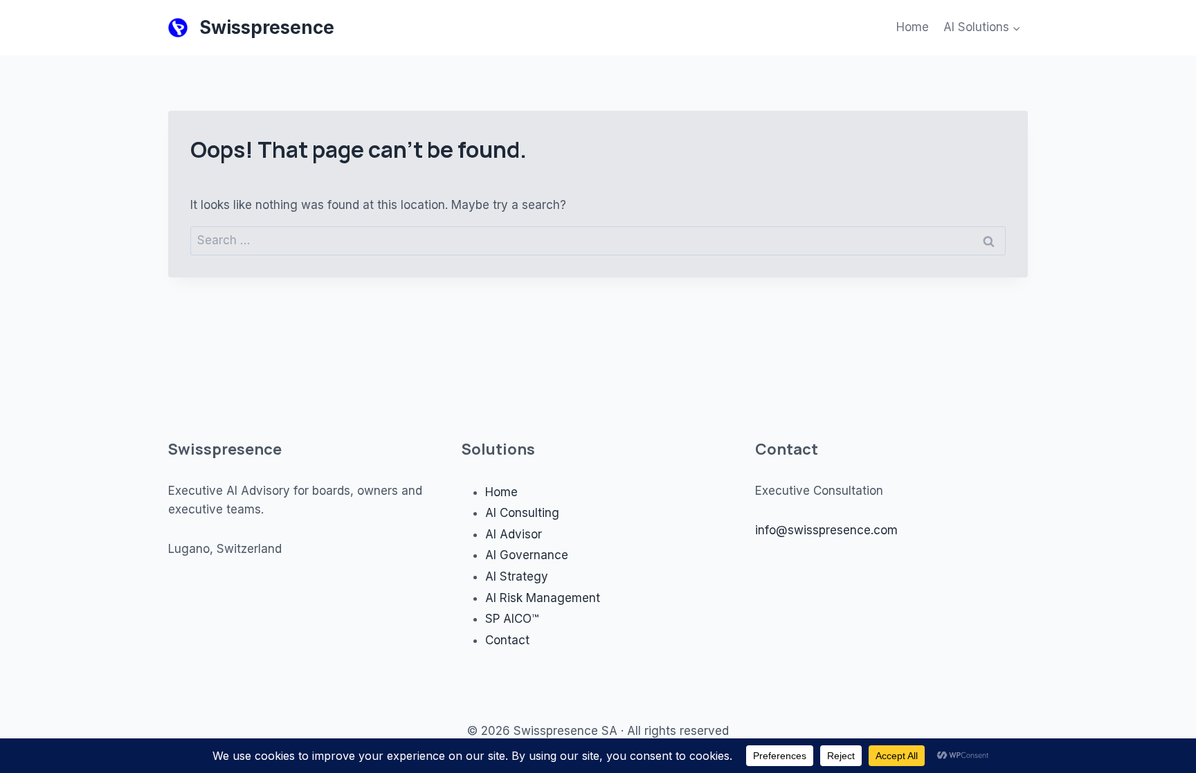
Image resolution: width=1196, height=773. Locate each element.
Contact (507, 640)
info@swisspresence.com (826, 530)
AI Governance (526, 555)
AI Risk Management (542, 598)
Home (912, 27)
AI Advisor (513, 534)
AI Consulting (522, 513)
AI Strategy (516, 576)
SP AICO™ (511, 619)
